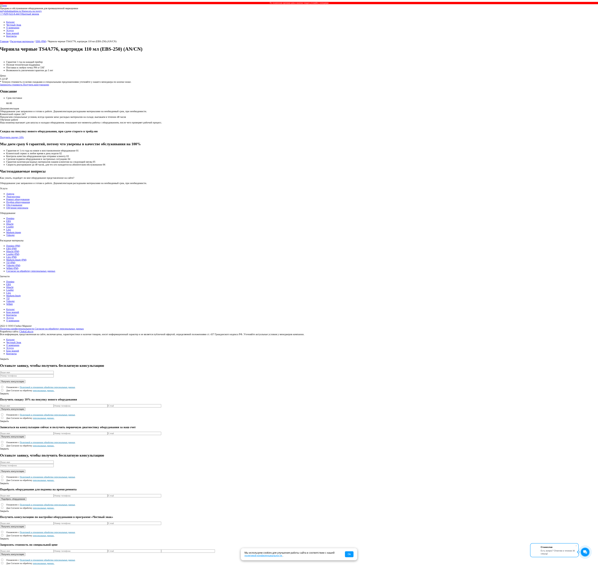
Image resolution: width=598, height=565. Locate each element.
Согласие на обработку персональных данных (30, 271)
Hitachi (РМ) (12, 251)
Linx (8, 229)
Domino (10, 218)
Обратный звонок (29, 14)
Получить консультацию (36, 84)
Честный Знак (13, 25)
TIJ (7, 298)
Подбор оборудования (18, 202)
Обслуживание (14, 205)
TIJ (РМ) (10, 262)
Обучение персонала (17, 207)
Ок (349, 554)
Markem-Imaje (13, 295)
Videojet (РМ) (13, 265)
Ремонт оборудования (17, 199)
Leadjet (10, 226)
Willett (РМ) (12, 268)
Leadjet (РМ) (12, 254)
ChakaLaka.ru (26, 331)
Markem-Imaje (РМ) (16, 260)
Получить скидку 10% (12, 137)
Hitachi (9, 224)
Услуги (10, 30)
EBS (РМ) (41, 41)
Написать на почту (32, 11)
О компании (12, 27)
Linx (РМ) (11, 257)
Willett (9, 304)
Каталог (10, 22)
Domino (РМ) (13, 245)
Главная (4, 41)
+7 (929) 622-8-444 (10, 14)
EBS (8, 221)
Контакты (11, 36)
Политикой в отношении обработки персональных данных (47, 387)
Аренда (10, 193)
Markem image (13, 232)
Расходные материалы (22, 41)
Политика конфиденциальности (17, 328)
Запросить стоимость (11, 84)
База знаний (12, 33)
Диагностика (13, 196)
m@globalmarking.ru (11, 11)
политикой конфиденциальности (263, 555)
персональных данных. (43, 390)
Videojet (10, 235)
